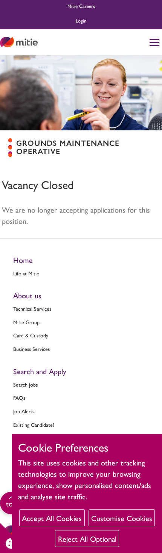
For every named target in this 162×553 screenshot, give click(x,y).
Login (81, 20)
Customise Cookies (121, 517)
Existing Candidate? (34, 424)
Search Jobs (25, 384)
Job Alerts (23, 411)
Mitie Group (26, 322)
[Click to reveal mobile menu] (154, 42)
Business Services (31, 348)
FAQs (19, 397)
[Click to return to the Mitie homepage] (19, 42)
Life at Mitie (26, 273)
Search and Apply (39, 371)
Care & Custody (30, 335)
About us (27, 295)
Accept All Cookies (52, 517)
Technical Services (32, 308)
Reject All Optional (87, 538)
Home (23, 259)
